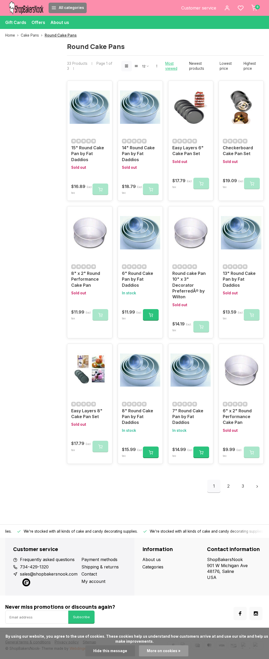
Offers (38, 22)
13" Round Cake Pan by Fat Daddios (239, 279)
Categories (152, 566)
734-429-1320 (34, 566)
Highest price (250, 66)
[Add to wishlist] (104, 88)
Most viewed (171, 66)
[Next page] (257, 486)
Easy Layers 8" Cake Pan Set (86, 413)
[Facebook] (240, 613)
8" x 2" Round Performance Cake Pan (85, 279)
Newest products (196, 66)
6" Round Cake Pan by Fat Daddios (137, 279)
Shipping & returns (100, 566)
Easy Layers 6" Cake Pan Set (188, 150)
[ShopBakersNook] (26, 8)
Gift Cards (15, 22)
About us (59, 22)
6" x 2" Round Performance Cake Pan (237, 416)
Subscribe (81, 617)
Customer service (198, 8)
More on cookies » (163, 651)
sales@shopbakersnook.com (48, 574)
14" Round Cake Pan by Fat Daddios (138, 153)
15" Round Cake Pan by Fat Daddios (87, 153)
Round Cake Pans (61, 35)
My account (93, 581)
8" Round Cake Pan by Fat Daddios (137, 416)
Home (10, 35)
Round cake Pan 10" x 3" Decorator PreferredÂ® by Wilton (189, 285)
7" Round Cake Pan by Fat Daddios (187, 416)
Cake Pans (30, 35)
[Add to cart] (151, 315)
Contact (89, 574)
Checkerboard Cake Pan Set (238, 150)
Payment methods (99, 559)
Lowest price (226, 66)
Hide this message (110, 651)
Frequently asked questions (47, 559)
